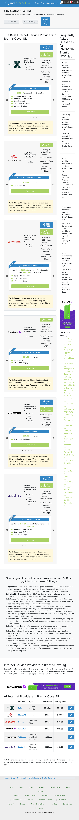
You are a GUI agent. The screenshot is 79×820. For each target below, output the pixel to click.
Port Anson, (68, 421)
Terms (68, 787)
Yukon (40, 808)
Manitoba (45, 795)
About (55, 3)
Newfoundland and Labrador (23, 800)
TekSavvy (22, 737)
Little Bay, (69, 409)
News (62, 3)
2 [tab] (27, 117)
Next (53, 100)
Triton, (67, 431)
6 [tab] (38, 292)
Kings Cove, (68, 364)
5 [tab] (36, 117)
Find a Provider (55, 787)
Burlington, (69, 369)
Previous (7, 100)
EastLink (21, 747)
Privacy (40, 791)
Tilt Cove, (69, 342)
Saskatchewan (68, 804)
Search (50, 3)
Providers (44, 3)
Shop (37, 3)
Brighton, (68, 412)
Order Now (30, 112)
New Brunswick (60, 795)
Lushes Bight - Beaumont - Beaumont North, (69, 391)
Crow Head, (68, 464)
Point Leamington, (68, 470)
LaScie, (68, 339)
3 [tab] (30, 117)
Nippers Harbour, (68, 354)
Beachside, (69, 385)
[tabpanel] (30, 100)
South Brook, (69, 456)
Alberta (16, 795)
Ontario (22, 804)
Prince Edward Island (38, 804)
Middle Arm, (68, 405)
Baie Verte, (69, 382)
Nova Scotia (63, 800)
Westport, (69, 460)
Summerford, (69, 504)
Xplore (21, 708)
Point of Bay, (69, 493)
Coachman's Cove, (68, 372)
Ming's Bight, (69, 359)
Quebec (54, 804)
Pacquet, (68, 350)
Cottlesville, (68, 483)
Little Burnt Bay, (68, 499)
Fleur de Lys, (68, 399)
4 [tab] (33, 117)
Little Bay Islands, (68, 378)
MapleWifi (22, 715)
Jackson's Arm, (67, 488)
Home (11, 787)
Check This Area (45, 21)
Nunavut (11, 804)
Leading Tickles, (68, 450)
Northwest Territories (46, 800)
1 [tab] (24, 117)
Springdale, (68, 445)
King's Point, (68, 440)
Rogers (21, 722)
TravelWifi (22, 729)
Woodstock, (68, 345)
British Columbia (30, 795)
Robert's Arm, (69, 434)
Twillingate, (68, 477)
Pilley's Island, (69, 426)
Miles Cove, (68, 416)
